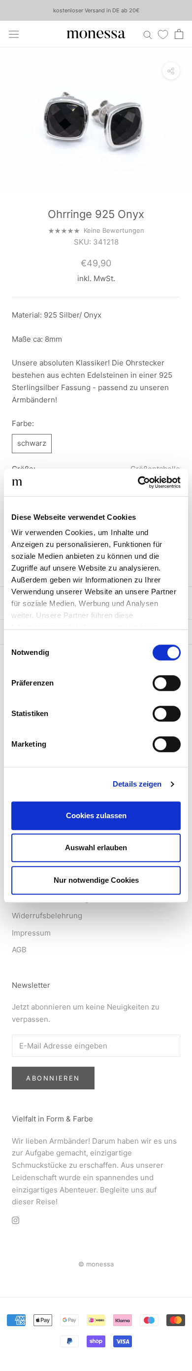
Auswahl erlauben (96, 847)
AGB (19, 949)
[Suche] (147, 34)
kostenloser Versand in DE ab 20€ (96, 10)
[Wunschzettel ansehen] (163, 34)
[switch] (167, 683)
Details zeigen (137, 784)
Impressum (31, 933)
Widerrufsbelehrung (47, 915)
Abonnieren (53, 1078)
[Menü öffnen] (14, 34)
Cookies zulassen (96, 815)
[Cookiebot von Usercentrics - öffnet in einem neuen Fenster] (138, 482)
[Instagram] (15, 1220)
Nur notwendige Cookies (96, 880)
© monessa (96, 1264)
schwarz (31, 443)
